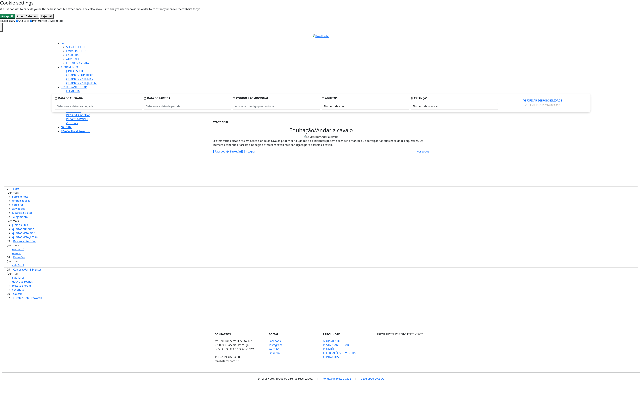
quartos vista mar (23, 233)
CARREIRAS (73, 55)
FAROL (65, 43)
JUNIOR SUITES (75, 71)
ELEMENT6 (73, 91)
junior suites (20, 225)
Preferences (39, 21)
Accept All (7, 16)
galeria (17, 294)
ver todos (423, 151)
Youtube (274, 349)
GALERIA (66, 127)
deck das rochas (22, 281)
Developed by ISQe (372, 378)
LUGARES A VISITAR (78, 63)
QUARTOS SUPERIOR (79, 75)
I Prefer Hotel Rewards (75, 131)
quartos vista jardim (25, 237)
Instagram (250, 151)
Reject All (46, 16)
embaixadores (21, 201)
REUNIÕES (329, 349)
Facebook (220, 151)
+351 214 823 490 (549, 105)
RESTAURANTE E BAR (74, 87)
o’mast (16, 253)
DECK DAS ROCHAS (78, 115)
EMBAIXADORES (76, 51)
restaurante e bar (24, 241)
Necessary (8, 21)
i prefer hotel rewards (27, 298)
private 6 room (21, 285)
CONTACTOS (331, 357)
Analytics (23, 21)
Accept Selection (27, 16)
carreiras (18, 205)
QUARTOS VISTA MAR (79, 79)
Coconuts (72, 123)
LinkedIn (235, 151)
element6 (18, 249)
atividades (18, 209)
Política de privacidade (337, 378)
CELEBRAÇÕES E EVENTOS (339, 353)
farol (16, 188)
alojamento (20, 217)
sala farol (18, 265)
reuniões (19, 257)
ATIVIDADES (73, 59)
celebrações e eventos (27, 269)
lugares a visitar (22, 213)
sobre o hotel (20, 196)
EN (634, 37)
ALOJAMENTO (69, 67)
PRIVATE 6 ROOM (77, 119)
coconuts (18, 289)
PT (634, 33)
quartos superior (23, 229)
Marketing (57, 21)
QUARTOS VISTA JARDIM (81, 83)
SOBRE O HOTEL (76, 47)
